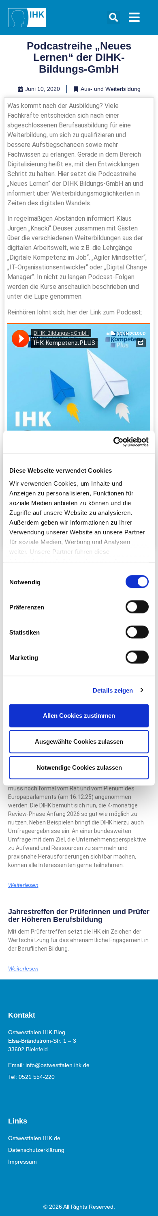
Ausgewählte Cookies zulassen (79, 741)
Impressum (22, 1161)
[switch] (137, 606)
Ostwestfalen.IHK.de (34, 1138)
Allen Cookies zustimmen (79, 715)
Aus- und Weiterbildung (111, 89)
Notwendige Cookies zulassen (79, 767)
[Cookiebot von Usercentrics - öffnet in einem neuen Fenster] (114, 442)
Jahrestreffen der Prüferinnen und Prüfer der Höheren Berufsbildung (78, 916)
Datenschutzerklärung (36, 1150)
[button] (113, 17)
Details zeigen (113, 690)
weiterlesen (23, 885)
